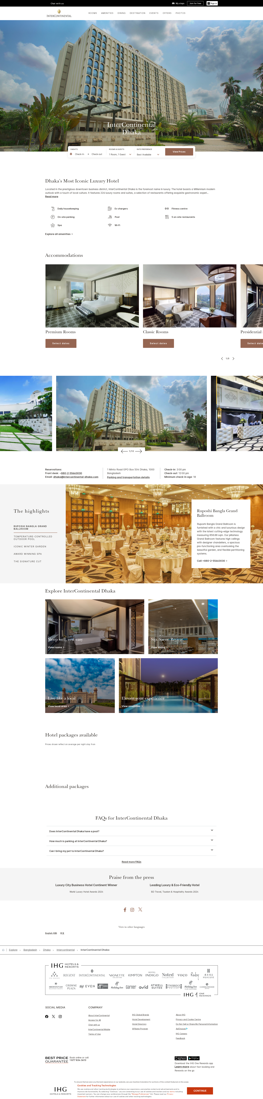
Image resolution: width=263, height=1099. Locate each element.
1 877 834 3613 (78, 1060)
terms (172, 1091)
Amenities (107, 13)
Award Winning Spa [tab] (28, 554)
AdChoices (181, 1029)
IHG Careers (181, 1033)
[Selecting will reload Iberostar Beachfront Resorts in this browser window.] (56, 986)
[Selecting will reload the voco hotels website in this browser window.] (182, 974)
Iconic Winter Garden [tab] (30, 546)
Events (154, 13)
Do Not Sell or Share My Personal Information (197, 1024)
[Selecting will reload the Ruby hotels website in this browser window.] (195, 974)
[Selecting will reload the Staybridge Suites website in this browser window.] (174, 986)
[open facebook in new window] (123, 910)
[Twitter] (53, 1016)
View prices (179, 151)
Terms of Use (94, 1034)
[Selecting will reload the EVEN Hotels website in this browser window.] (87, 986)
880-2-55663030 (71, 473)
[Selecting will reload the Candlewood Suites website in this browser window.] (207, 986)
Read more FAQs (131, 861)
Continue (200, 1091)
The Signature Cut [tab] (28, 561)
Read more (51, 196)
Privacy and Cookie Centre (188, 1019)
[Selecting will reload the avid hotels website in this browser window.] (143, 986)
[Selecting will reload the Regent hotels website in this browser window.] (69, 974)
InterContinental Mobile (99, 1029)
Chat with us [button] (57, 3)
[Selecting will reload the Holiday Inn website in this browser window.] (117, 986)
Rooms (93, 13)
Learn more (182, 1066)
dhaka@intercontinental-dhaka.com (75, 476)
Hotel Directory (139, 1024)
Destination (137, 13)
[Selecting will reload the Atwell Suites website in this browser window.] (157, 986)
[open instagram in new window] (131, 910)
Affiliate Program (140, 1029)
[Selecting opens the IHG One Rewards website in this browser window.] (197, 994)
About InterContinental (99, 1015)
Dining (122, 13)
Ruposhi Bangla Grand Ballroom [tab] (30, 527)
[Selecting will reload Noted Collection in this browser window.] (168, 974)
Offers (167, 13)
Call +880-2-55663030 (211, 560)
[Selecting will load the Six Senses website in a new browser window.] (54, 974)
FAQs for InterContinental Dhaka (131, 818)
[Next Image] (233, 358)
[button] (212, 3)
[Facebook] (47, 1016)
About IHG (180, 1015)
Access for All (94, 1020)
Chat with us (94, 1025)
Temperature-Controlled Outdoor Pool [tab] (33, 537)
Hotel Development (141, 1019)
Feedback (180, 1038)
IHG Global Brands (140, 1015)
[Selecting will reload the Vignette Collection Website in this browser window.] (117, 974)
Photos (181, 13)
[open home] (4, 950)
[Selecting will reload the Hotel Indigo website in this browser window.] (152, 974)
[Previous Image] (222, 358)
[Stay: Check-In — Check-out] (86, 154)
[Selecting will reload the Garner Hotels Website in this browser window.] (131, 986)
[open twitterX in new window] (138, 910)
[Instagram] (60, 1016)
